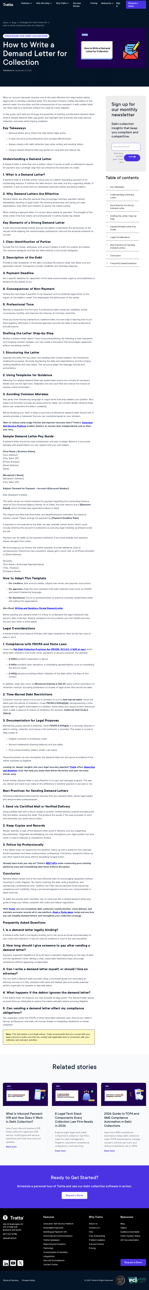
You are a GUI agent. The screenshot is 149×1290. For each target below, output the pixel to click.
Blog (14, 22)
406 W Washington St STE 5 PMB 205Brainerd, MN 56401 (13, 1227)
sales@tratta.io (10, 1238)
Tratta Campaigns (51, 1240)
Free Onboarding (97, 1236)
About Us (93, 1224)
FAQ (91, 1232)
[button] (26, 3)
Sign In (118, 4)
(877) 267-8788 (10, 1234)
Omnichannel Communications (57, 1236)
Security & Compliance (54, 1260)
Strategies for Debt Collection (33, 22)
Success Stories (77, 4)
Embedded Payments (53, 1228)
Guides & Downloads (129, 1232)
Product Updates (97, 1240)
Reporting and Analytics (54, 1244)
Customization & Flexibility (55, 1252)
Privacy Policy (28, 1280)
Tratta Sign (48, 1248)
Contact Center (50, 1264)
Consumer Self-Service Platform (58, 1224)
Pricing (94, 3)
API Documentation (129, 1240)
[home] (8, 4)
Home (6, 22)
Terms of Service (10, 1280)
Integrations (49, 1256)
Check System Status (130, 1236)
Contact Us (94, 1228)
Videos (123, 1228)
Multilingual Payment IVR (55, 1232)
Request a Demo (133, 4)
